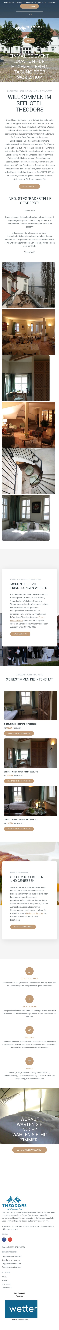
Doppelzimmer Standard (12, 1256)
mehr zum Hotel (29, 186)
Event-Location (20, 634)
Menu (29, 41)
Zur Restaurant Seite (23, 927)
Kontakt (5, 1280)
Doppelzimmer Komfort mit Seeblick (21, 820)
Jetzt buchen (29, 6)
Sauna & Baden (29, 1007)
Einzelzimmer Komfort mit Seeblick (20, 724)
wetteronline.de (23, 1319)
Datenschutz (7, 1288)
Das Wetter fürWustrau (20, 1294)
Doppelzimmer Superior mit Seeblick (21, 772)
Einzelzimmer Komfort (11, 1260)
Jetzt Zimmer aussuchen (29, 1150)
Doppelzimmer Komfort (11, 1263)
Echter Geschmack (29, 979)
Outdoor (29, 1038)
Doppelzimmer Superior (11, 1267)
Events (29, 1069)
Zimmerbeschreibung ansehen (18, 733)
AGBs (4, 1277)
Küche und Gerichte (34, 913)
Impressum (6, 1284)
